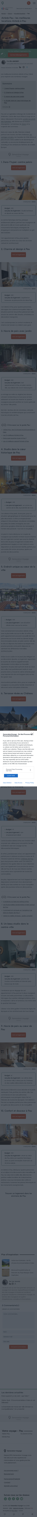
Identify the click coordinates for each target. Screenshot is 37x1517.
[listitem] (18, 770)
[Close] (33, 734)
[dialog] (18, 758)
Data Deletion (7, 782)
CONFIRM (11, 775)
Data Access (18, 782)
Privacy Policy (29, 782)
